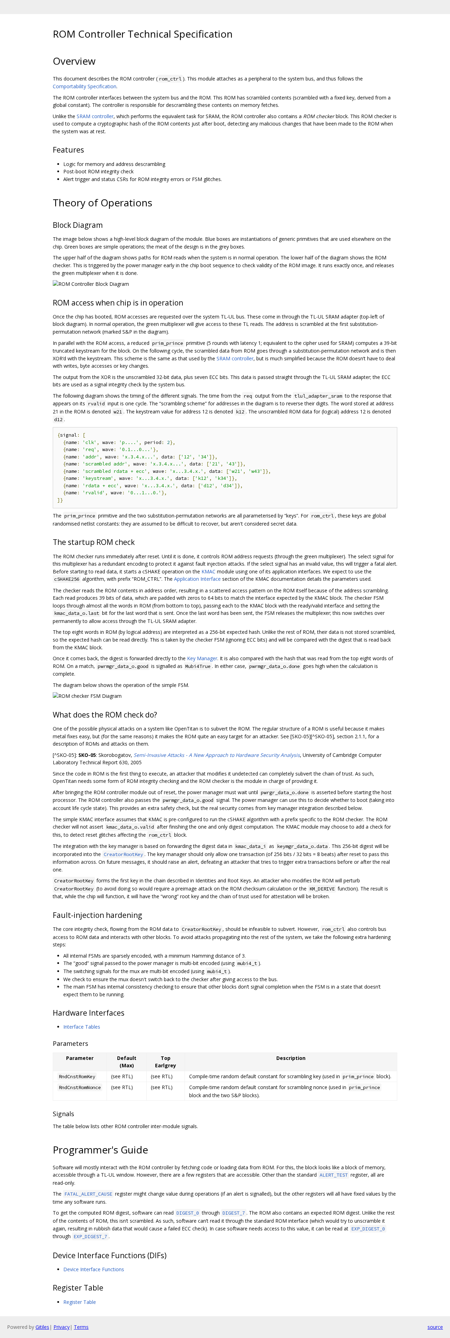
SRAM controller (95, 116)
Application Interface (197, 578)
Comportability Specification (84, 86)
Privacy (61, 1327)
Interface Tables (81, 1026)
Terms (81, 1327)
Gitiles (42, 1327)
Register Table (79, 1302)
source (435, 1327)
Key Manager (202, 658)
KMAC (208, 571)
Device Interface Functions (93, 1269)
